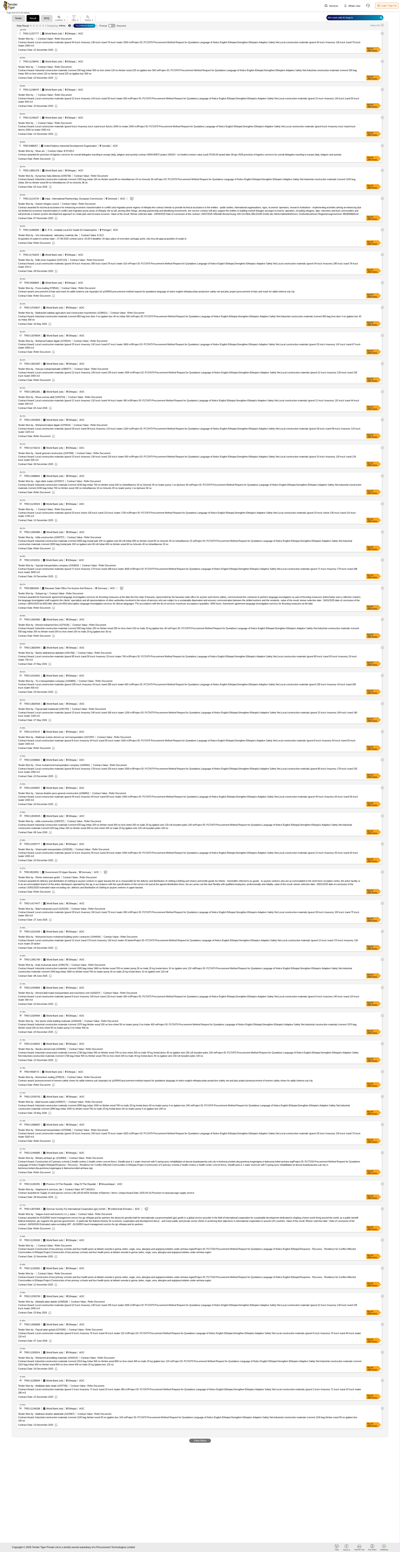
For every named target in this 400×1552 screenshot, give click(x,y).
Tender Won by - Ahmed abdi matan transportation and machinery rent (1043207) (59, 993)
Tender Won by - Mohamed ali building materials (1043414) (48, 1357)
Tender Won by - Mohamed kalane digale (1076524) (44, 341)
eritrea (62, 25)
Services (333, 6)
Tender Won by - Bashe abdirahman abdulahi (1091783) (46, 652)
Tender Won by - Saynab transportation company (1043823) (48, 565)
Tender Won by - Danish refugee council (38, 203)
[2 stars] (34, 26)
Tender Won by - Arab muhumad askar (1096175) (43, 965)
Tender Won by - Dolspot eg (32, 593)
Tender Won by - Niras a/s (31, 151)
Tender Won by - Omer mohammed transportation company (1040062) (54, 765)
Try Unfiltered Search (84, 26)
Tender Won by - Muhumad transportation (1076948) (44, 1130)
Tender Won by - (26, 38)
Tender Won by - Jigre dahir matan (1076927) (41, 481)
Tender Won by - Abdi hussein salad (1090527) (41, 1101)
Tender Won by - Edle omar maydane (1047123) (42, 260)
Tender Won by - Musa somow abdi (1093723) (41, 397)
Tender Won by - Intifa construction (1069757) (41, 537)
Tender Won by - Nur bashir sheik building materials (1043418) (49, 1021)
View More (200, 1440)
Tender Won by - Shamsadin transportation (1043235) (45, 849)
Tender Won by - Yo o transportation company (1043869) (47, 681)
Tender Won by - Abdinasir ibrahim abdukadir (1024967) (46, 1414)
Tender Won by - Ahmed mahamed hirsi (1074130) (43, 624)
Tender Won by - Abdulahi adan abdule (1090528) (43, 1301)
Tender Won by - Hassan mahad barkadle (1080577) (44, 369)
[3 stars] (37, 26)
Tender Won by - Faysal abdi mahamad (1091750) (43, 709)
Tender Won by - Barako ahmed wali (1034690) (42, 1049)
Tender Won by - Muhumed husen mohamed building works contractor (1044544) (59, 936)
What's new (354, 6)
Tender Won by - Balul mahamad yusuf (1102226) (43, 908)
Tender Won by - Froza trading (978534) (38, 288)
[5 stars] (43, 26)
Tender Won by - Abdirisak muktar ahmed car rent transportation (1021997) (56, 737)
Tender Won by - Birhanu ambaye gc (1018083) (42, 1158)
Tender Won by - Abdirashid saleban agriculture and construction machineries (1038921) (63, 312)
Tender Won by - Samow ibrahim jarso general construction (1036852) (53, 793)
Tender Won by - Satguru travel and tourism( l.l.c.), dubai (46, 1214)
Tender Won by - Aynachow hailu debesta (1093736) (44, 175)
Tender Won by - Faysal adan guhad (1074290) (42, 1329)
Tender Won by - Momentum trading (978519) (41, 1077)
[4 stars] (40, 26)
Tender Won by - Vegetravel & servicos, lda (40, 1189)
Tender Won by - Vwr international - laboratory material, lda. (48, 235)
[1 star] (31, 26)
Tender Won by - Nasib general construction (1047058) (46, 453)
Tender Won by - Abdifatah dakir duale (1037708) (43, 1385)
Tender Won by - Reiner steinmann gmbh (39, 877)
